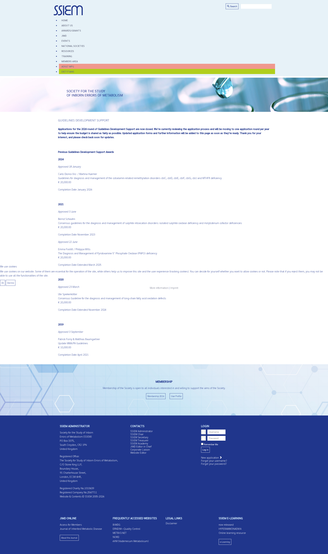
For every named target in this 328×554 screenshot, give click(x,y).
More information (159, 287)
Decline (10, 282)
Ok (2, 282)
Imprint (174, 287)
